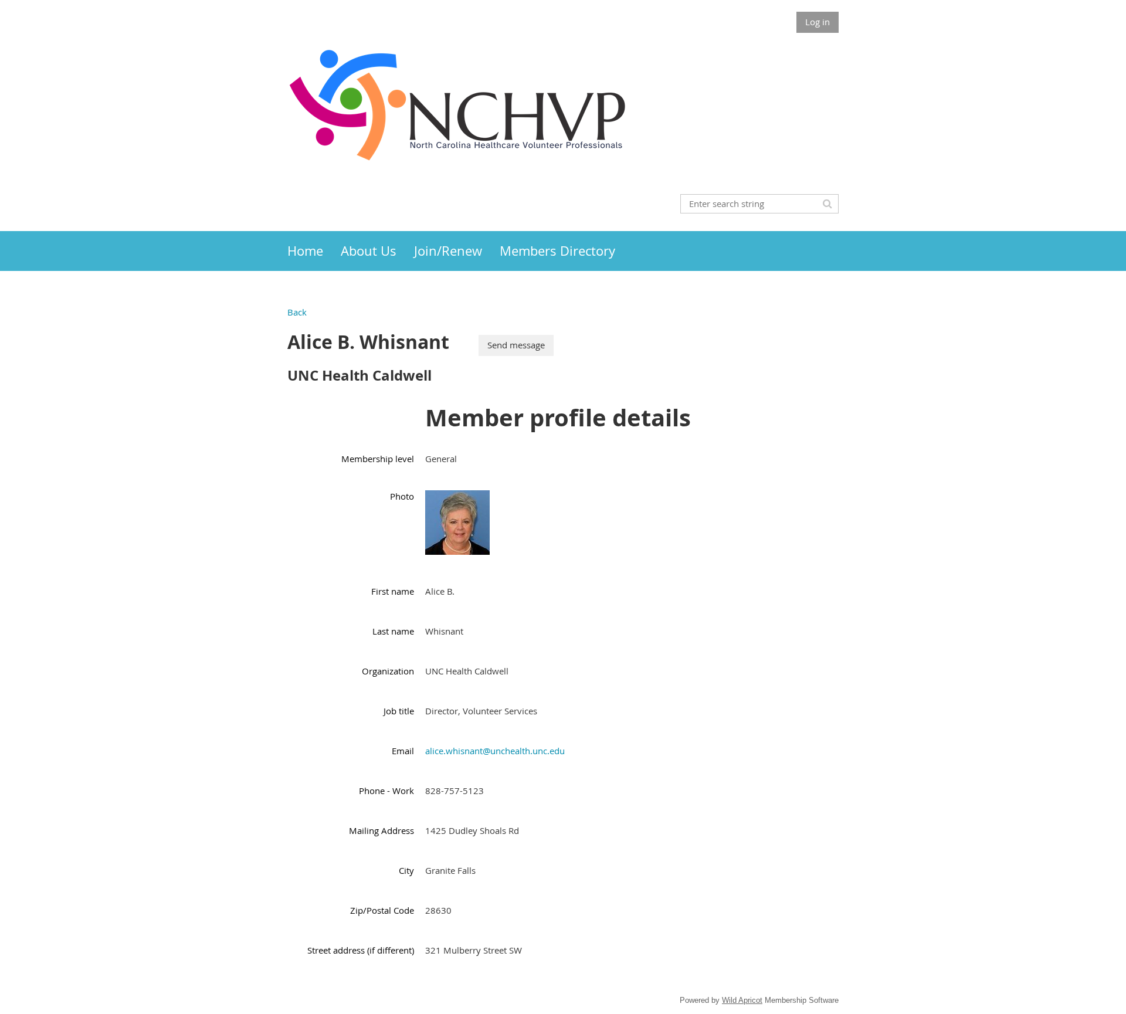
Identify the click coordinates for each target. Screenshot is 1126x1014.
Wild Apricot (742, 1000)
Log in (817, 22)
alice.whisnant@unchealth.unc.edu (495, 751)
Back (297, 312)
